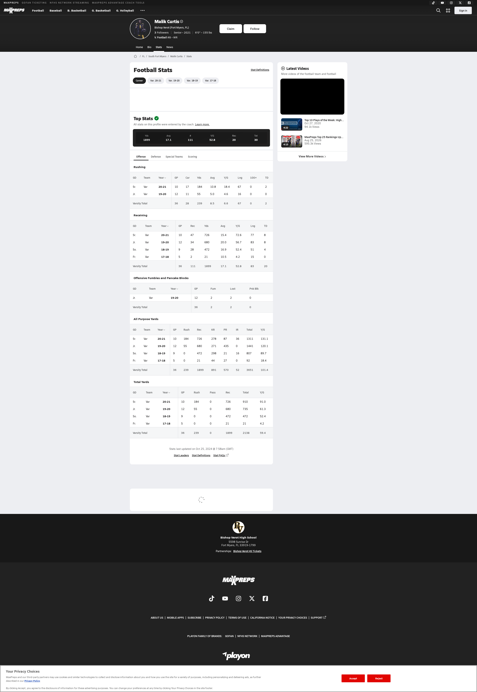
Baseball (56, 10)
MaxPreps (11, 2)
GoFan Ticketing (34, 2)
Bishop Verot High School (238, 537)
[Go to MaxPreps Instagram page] (238, 599)
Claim (230, 28)
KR (213, 329)
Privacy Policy (215, 617)
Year (161, 177)
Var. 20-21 (155, 80)
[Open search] (438, 10)
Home (139, 47)
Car (187, 177)
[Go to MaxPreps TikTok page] (212, 599)
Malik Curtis (166, 21)
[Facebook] (469, 3)
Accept (353, 678)
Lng (240, 177)
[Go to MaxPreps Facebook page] (265, 599)
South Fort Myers (157, 56)
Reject (379, 678)
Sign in (463, 10)
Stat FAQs (219, 455)
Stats (159, 47)
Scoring (192, 156)
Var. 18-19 (192, 80)
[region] (238, 678)
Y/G (226, 177)
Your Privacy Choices (292, 617)
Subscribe (194, 617)
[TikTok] (433, 3)
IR (237, 329)
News (169, 47)
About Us (157, 617)
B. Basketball (76, 10)
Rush (186, 329)
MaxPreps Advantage (275, 636)
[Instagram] (451, 3)
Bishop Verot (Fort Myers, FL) (171, 27)
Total (249, 329)
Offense (141, 156)
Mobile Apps (175, 617)
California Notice (262, 617)
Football (38, 10)
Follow (254, 28)
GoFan (229, 636)
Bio (149, 47)
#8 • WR (165, 37)
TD (266, 177)
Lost (232, 288)
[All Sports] (142, 10)
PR (225, 329)
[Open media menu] (448, 10)
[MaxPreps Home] (14, 10)
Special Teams (174, 156)
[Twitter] (460, 3)
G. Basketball (101, 10)
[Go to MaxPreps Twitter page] (252, 599)
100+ (253, 177)
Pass (213, 392)
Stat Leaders (181, 455)
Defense (156, 156)
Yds (199, 177)
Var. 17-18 (210, 80)
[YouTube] (442, 3)
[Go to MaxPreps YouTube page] (225, 599)
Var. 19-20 (174, 80)
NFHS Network (247, 636)
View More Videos (311, 156)
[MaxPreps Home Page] (135, 56)
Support (317, 617)
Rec (192, 225)
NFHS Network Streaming (69, 2)
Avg (212, 177)
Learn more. (202, 124)
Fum (213, 288)
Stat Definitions (260, 70)
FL (143, 56)
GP (176, 177)
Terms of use (237, 617)
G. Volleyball (125, 10)
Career (139, 80)
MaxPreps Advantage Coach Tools (118, 2)
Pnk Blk (254, 288)
